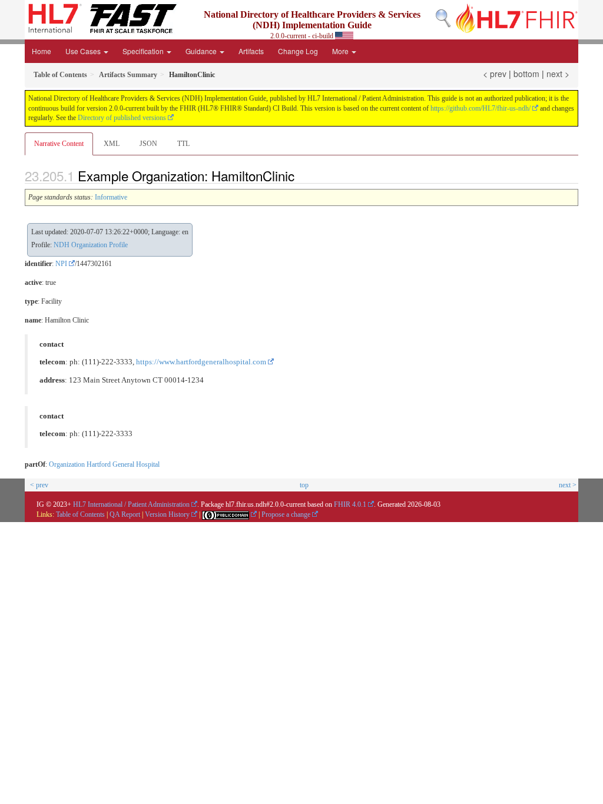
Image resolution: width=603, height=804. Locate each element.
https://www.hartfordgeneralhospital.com (201, 362)
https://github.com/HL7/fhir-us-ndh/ (480, 108)
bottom (526, 73)
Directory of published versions (122, 118)
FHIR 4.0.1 (350, 504)
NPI (61, 264)
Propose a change (285, 514)
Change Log (298, 51)
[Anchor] (300, 175)
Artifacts (251, 51)
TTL (183, 143)
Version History (167, 514)
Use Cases (83, 51)
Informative (111, 197)
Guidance (201, 51)
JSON (148, 143)
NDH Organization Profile (91, 245)
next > (557, 73)
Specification (143, 51)
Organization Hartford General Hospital (104, 464)
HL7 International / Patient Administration (131, 504)
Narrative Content (59, 143)
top (304, 485)
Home (41, 51)
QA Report (125, 514)
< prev (494, 73)
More (341, 51)
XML (112, 143)
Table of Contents (80, 514)
